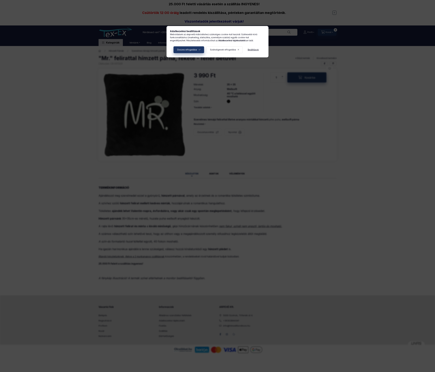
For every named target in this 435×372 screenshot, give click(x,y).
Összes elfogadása (187, 49)
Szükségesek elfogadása (223, 49)
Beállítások (253, 49)
